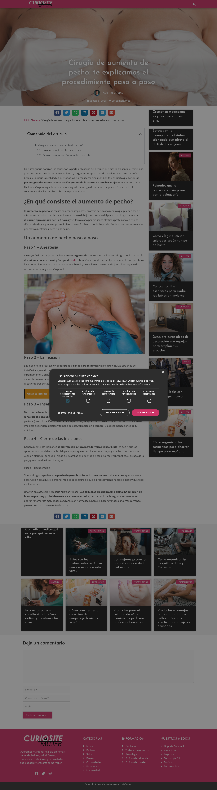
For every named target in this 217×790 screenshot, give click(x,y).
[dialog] (108, 395)
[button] (70, 412)
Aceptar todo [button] (145, 412)
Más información (141, 384)
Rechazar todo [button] (115, 412)
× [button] (163, 372)
